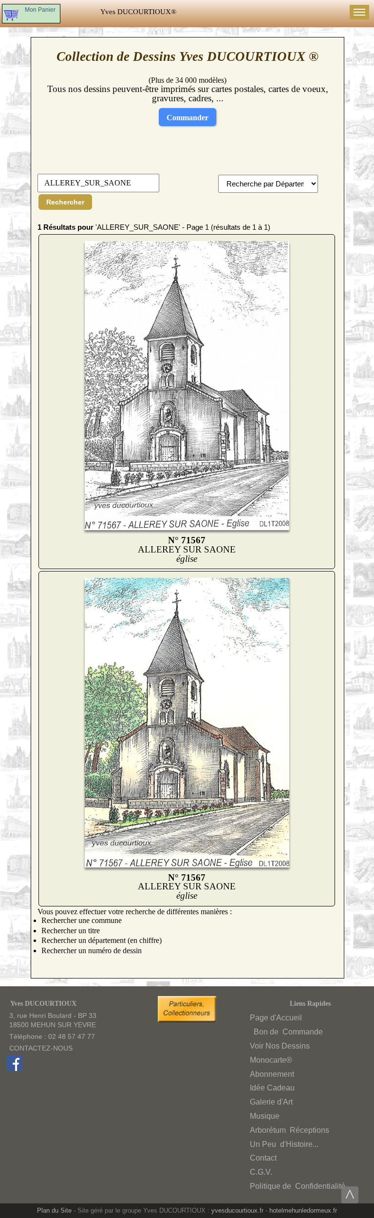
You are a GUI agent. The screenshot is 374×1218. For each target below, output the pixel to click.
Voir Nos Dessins (280, 1046)
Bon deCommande (287, 1032)
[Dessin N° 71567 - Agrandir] (187, 527)
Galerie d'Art (271, 1102)
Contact (263, 1158)
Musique (265, 1116)
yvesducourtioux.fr (237, 1210)
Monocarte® (271, 1060)
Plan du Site (54, 1210)
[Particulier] (189, 1020)
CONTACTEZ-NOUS (41, 1048)
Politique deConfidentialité (297, 1186)
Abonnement (272, 1074)
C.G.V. (261, 1172)
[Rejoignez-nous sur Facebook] (14, 1068)
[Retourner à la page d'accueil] (138, 12)
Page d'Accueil (276, 1018)
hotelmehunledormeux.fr (303, 1210)
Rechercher (65, 202)
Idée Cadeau (272, 1088)
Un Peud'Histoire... (284, 1144)
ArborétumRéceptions (289, 1130)
